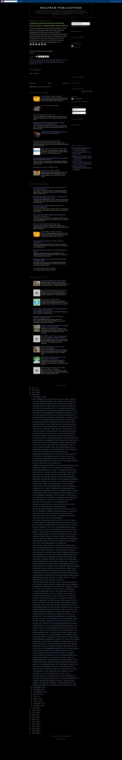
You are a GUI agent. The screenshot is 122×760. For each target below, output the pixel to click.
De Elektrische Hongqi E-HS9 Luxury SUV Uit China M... (55, 596)
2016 (34, 714)
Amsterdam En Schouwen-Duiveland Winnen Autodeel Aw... (56, 552)
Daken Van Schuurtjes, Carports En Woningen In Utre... (55, 641)
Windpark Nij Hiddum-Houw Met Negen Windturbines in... (55, 477)
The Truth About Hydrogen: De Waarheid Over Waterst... (56, 497)
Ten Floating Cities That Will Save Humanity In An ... (54, 671)
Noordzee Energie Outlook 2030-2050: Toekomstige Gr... (55, 646)
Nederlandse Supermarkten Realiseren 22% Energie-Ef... (56, 440)
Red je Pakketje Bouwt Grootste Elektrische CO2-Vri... (55, 525)
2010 (34, 728)
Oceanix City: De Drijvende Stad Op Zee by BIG (51, 673)
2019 (34, 708)
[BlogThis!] (41, 57)
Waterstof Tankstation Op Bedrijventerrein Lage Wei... (55, 623)
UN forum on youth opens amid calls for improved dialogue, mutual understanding (55, 326)
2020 (34, 394)
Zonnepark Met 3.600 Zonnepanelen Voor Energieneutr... (56, 573)
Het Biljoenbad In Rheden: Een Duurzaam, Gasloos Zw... (55, 511)
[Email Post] (36, 56)
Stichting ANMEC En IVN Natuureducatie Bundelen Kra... (55, 634)
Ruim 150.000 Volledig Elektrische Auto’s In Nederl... (54, 653)
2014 (34, 719)
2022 (34, 390)
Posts (75, 109)
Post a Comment (34, 73)
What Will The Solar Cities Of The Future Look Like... (54, 474)
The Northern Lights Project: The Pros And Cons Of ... (55, 515)
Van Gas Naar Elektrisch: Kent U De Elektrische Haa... (55, 403)
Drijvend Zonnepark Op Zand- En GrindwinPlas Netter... (55, 470)
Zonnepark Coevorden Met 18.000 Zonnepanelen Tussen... (56, 490)
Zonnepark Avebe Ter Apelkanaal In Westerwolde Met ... (56, 493)
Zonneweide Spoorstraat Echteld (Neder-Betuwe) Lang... (56, 575)
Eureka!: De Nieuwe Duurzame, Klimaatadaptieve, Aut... (55, 682)
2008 (34, 733)
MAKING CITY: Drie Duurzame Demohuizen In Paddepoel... (55, 616)
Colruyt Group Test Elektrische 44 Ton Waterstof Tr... (55, 630)
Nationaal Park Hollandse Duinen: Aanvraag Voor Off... (55, 605)
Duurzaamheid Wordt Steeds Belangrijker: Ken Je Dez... (56, 534)
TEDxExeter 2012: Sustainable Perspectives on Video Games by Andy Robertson (54, 132)
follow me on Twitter (86, 91)
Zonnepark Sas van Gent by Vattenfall (48, 580)
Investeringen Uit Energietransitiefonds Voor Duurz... (55, 644)
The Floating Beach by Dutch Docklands (44, 268)
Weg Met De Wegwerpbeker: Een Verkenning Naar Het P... (56, 664)
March (36, 701)
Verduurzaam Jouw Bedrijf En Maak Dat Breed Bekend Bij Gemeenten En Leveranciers (81, 158)
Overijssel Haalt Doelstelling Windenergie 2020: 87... (55, 445)
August (36, 694)
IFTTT (33, 53)
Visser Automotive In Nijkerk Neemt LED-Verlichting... (55, 422)
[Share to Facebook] (46, 57)
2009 (34, 730)
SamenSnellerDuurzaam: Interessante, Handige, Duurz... (56, 586)
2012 (34, 724)
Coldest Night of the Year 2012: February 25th (53, 148)
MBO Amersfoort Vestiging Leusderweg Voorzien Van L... (56, 417)
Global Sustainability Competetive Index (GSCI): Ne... (54, 657)
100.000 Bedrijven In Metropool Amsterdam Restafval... (55, 557)
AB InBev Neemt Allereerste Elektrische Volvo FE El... (55, 621)
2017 (34, 712)
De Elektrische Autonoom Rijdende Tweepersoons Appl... (56, 438)
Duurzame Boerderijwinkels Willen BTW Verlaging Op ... (56, 454)
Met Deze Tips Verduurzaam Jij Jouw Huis (49, 543)
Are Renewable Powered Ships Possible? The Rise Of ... (55, 495)
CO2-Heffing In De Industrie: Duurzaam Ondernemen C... (55, 545)
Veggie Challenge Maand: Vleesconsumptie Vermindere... (56, 538)
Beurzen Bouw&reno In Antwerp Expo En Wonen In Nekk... (56, 461)
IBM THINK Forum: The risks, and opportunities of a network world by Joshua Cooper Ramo (54, 336)
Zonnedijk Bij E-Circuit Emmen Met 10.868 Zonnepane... (54, 488)
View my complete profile (79, 101)
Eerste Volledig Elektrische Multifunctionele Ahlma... (55, 602)
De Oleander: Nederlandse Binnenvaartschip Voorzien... (56, 584)
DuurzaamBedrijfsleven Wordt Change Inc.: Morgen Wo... (56, 561)
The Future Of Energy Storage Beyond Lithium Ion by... (55, 472)
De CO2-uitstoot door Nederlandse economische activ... (56, 618)
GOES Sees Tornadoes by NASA (50, 170)
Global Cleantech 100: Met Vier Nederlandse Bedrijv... (55, 527)
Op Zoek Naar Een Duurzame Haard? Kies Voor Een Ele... (55, 522)
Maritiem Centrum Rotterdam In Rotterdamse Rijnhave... (56, 479)
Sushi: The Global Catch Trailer (50, 105)
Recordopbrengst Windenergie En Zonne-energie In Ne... (56, 660)
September (38, 692)
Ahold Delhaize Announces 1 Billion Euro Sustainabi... (55, 550)
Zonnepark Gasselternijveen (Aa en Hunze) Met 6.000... (55, 570)
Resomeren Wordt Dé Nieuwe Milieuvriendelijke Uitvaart (56, 607)
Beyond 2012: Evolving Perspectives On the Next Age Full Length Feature (53, 357)
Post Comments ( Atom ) (44, 86)
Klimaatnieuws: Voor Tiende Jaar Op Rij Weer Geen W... (55, 424)
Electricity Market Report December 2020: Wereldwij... (55, 559)
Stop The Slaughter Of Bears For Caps (44, 115)
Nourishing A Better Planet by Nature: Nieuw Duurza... (55, 541)
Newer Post (33, 83)
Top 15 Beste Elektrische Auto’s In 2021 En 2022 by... (54, 456)
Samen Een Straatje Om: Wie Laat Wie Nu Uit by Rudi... (54, 504)
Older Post (66, 83)
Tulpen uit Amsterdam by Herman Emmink (49, 506)
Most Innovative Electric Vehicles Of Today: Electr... (55, 399)
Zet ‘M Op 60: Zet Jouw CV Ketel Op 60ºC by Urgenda (53, 589)
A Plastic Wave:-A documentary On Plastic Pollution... (55, 431)
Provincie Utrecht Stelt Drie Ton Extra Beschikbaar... (55, 481)
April (35, 698)
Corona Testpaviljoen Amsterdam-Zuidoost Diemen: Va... (56, 486)
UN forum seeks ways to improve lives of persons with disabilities (52, 347)
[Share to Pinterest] (48, 57)
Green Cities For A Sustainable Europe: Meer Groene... (55, 442)
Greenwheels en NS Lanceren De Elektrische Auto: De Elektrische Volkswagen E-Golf (48, 317)
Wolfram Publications (61, 7)
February (37, 703)
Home (49, 83)
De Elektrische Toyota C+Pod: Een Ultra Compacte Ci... (55, 415)
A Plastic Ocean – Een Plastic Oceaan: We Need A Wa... (55, 436)
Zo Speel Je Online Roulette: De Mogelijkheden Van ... (55, 408)
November (37, 687)
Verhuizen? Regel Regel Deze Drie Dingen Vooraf (46, 141)
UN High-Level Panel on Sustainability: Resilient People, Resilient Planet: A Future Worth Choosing (48, 123)
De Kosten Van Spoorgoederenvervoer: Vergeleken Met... (57, 648)
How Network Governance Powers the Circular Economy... (57, 639)
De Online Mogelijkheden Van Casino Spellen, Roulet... (55, 509)
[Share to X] (44, 57)
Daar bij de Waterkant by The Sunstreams (50, 502)
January (37, 705)
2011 (34, 726)
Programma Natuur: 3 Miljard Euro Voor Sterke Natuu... (56, 632)
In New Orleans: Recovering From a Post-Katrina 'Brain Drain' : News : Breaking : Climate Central (50, 309)
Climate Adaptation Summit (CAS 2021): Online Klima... (54, 680)
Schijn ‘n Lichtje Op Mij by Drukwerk (48, 518)
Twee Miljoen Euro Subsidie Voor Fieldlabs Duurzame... (55, 582)
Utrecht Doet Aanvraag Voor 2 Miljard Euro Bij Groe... (55, 669)
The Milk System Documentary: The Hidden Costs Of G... (55, 426)
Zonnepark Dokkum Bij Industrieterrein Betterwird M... (56, 449)
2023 (34, 388)
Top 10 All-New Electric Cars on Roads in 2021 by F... (54, 513)
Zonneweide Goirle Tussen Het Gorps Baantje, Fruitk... (55, 577)
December (37, 397)
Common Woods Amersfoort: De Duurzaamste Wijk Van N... (56, 465)
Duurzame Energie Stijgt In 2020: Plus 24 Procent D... (54, 467)
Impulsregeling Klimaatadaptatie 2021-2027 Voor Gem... (55, 406)
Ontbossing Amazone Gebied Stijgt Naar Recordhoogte (55, 678)
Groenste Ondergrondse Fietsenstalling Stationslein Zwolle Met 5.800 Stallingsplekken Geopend (50, 158)
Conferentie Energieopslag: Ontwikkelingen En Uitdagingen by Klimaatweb (81, 167)
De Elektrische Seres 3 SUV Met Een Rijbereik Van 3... (55, 447)
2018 (34, 710)
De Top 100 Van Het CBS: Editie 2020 (47, 463)
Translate (84, 26)
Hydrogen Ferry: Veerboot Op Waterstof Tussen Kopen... (56, 637)
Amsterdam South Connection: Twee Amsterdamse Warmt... (57, 566)
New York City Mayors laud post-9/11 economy (54, 290)
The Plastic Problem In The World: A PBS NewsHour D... (55, 429)
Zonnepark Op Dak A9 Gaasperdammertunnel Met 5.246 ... (56, 625)
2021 (34, 392)
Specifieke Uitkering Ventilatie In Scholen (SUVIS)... (54, 666)
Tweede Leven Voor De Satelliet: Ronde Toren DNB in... (55, 536)
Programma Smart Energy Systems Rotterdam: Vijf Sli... (56, 612)
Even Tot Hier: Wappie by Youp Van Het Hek (50, 452)
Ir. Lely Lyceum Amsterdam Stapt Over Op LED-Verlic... (55, 419)
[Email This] (39, 57)
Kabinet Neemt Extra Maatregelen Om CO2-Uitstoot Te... (56, 628)
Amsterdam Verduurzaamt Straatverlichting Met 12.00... (56, 413)
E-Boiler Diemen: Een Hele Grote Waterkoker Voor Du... (55, 564)
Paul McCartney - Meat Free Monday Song (45, 167)
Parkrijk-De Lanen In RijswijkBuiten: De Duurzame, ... (54, 484)
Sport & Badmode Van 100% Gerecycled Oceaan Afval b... (56, 600)
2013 (34, 721)
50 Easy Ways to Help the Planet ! (50, 299)
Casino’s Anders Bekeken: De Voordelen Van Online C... (55, 401)
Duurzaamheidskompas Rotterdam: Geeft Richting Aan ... (56, 609)
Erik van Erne (77, 98)
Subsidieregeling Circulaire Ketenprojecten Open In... (55, 410)
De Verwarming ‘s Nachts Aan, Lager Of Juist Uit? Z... (54, 500)
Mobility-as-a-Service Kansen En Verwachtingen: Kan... (55, 532)
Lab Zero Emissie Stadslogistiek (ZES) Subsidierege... (55, 676)
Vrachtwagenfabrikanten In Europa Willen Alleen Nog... (56, 548)
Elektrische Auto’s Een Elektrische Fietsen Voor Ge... (55, 529)
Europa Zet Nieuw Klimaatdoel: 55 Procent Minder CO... (55, 598)
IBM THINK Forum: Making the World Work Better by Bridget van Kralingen (53, 368)
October (37, 689)
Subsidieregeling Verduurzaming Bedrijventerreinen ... (56, 662)
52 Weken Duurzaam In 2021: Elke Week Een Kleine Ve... (55, 591)
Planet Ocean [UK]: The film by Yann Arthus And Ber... (54, 433)
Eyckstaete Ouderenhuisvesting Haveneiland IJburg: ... (55, 458)
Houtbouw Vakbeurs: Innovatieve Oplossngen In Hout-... (56, 685)
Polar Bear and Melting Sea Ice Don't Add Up (53, 280)
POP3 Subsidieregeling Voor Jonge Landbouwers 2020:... (55, 554)
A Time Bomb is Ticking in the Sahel (51, 96)
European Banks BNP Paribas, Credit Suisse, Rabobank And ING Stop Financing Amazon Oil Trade (50, 197)
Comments (77, 113)
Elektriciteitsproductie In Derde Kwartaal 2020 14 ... (54, 650)
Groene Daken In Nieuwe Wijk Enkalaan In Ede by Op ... (55, 614)
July (35, 696)
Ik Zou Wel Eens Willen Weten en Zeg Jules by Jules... (55, 520)
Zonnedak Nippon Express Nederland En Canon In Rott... (56, 568)
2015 (34, 717)
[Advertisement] (41, 78)
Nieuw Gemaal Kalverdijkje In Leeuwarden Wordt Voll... (56, 655)
